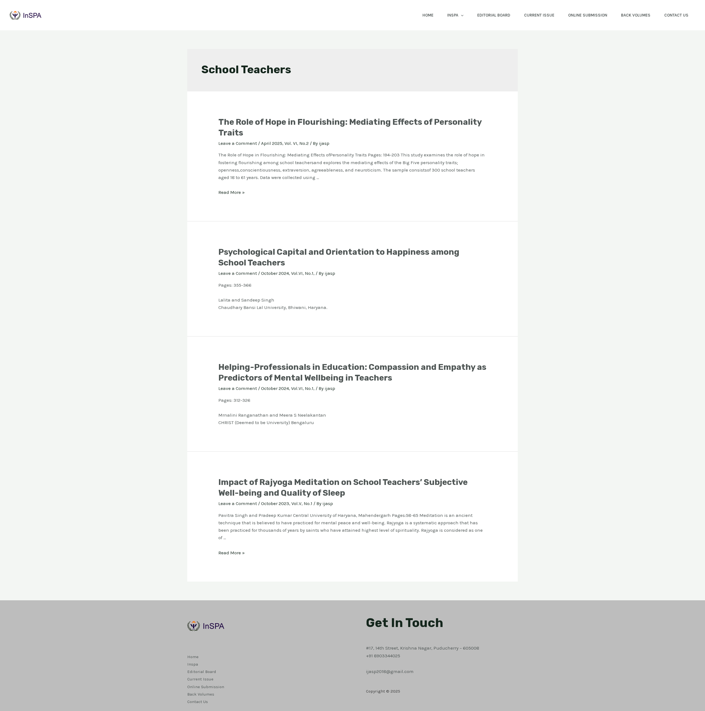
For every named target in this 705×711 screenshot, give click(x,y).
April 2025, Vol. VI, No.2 (285, 143)
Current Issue (539, 15)
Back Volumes (635, 15)
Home (427, 15)
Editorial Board (493, 15)
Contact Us (676, 15)
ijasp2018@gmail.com (390, 671)
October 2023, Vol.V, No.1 (286, 503)
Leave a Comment (237, 143)
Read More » (231, 192)
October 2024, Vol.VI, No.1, (287, 273)
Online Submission (587, 15)
